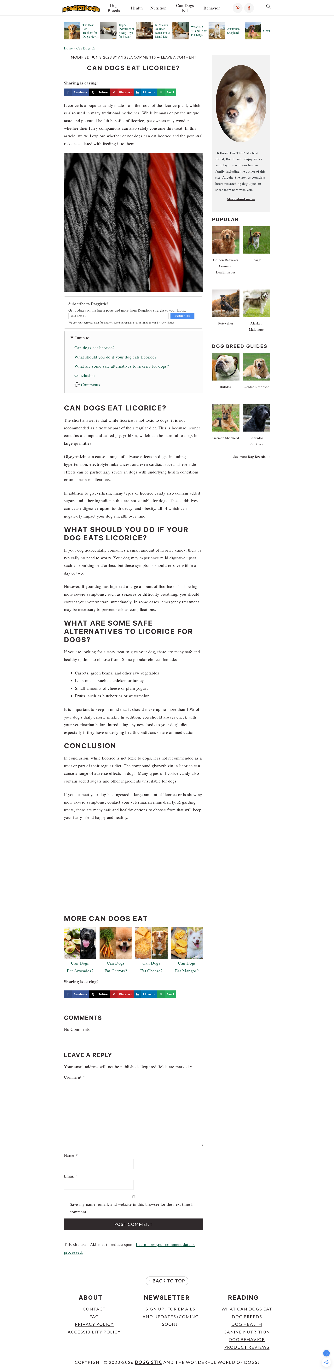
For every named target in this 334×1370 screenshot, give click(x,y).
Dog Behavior (247, 1339)
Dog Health (246, 1324)
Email (71, 1176)
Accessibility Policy (94, 1331)
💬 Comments (87, 384)
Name (71, 1155)
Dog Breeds (114, 8)
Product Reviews (246, 1347)
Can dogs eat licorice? (94, 347)
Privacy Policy (94, 1324)
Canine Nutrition (247, 1331)
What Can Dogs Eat (247, 1308)
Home (68, 48)
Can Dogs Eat (185, 8)
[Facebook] (249, 8)
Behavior (212, 7)
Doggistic (148, 1362)
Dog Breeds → (259, 456)
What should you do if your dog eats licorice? (115, 357)
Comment (74, 1077)
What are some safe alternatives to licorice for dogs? (121, 366)
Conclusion (84, 375)
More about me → (241, 198)
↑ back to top (167, 1280)
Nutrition (158, 7)
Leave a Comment (179, 57)
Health (137, 7)
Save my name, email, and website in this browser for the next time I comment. (131, 1208)
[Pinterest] (238, 8)
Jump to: (83, 337)
